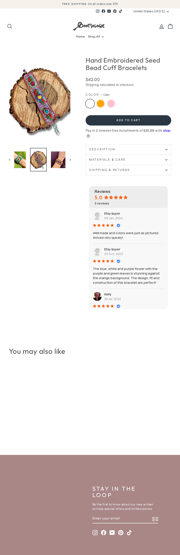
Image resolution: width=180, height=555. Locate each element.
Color (98, 95)
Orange (100, 103)
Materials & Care (107, 160)
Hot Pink (111, 103)
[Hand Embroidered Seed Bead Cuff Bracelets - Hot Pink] (24, 429)
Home (80, 36)
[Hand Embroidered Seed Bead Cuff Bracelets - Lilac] (12, 429)
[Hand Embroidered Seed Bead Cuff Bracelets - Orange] (18, 429)
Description (102, 149)
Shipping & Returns (109, 170)
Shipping (92, 85)
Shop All (94, 36)
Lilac (90, 103)
